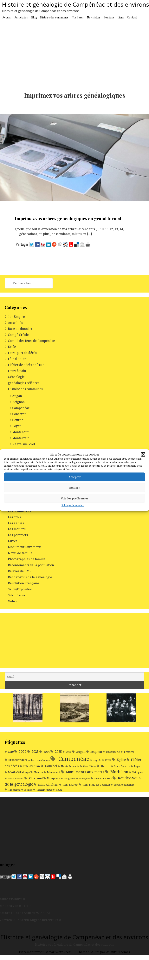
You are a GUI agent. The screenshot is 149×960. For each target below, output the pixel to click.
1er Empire (16, 316)
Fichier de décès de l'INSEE (28, 365)
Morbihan (119, 771)
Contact (132, 17)
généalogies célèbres (23, 383)
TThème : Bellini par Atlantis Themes (102, 952)
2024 (46, 752)
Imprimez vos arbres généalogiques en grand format (68, 218)
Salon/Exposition (20, 589)
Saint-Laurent (70, 784)
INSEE (105, 766)
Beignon (18, 402)
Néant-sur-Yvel (23, 444)
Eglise (121, 759)
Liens (121, 17)
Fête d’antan (17, 359)
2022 (23, 751)
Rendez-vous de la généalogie (30, 577)
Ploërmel (35, 778)
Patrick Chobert (15, 778)
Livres (12, 541)
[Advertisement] (74, 50)
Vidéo (12, 601)
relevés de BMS (103, 778)
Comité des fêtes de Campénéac (31, 341)
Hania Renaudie (70, 766)
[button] (143, 454)
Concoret (19, 414)
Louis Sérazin (122, 766)
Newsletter (93, 17)
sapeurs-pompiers (124, 784)
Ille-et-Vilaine (89, 766)
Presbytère (84, 778)
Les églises (16, 523)
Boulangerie (113, 752)
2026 (68, 752)
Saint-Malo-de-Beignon (96, 784)
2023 (35, 751)
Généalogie (16, 377)
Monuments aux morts (24, 547)
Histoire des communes (54, 17)
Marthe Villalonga (19, 772)
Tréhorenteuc (44, 789)
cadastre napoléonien (39, 760)
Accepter (74, 477)
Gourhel (18, 420)
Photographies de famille (26, 559)
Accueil (7, 17)
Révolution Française (23, 583)
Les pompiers (18, 535)
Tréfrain (28, 789)
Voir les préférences (74, 498)
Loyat (16, 426)
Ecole (12, 347)
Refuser (74, 488)
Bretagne (129, 752)
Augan (17, 396)
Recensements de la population (31, 565)
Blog (34, 17)
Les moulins (17, 529)
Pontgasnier (69, 778)
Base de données (20, 329)
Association (21, 17)
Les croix (14, 517)
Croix (108, 760)
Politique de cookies (73, 505)
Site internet (17, 595)
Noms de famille (20, 553)
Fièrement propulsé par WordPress (45, 952)
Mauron (38, 772)
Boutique (109, 17)
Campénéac (20, 408)
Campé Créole (18, 335)
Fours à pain (17, 371)
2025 (58, 751)
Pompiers (53, 778)
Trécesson (14, 789)
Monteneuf (20, 432)
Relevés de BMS (19, 571)
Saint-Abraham (48, 784)
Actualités (15, 323)
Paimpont (137, 772)
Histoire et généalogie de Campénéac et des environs (75, 4)
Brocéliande (16, 760)
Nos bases (78, 17)
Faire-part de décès (22, 353)
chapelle (97, 760)
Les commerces (19, 511)
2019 (11, 752)
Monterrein (20, 438)
